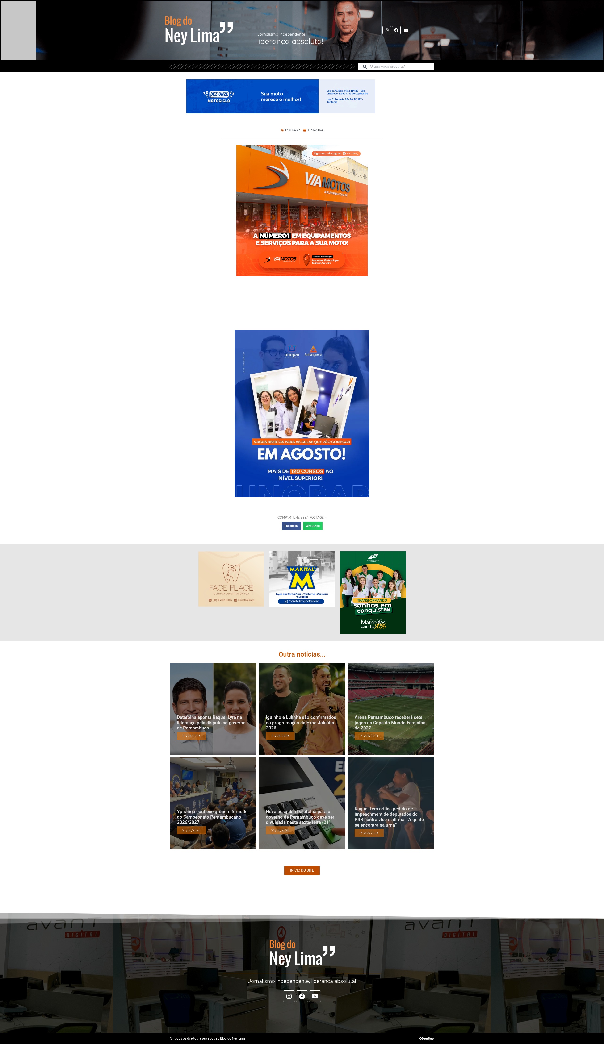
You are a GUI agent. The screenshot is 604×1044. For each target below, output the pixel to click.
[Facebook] (396, 30)
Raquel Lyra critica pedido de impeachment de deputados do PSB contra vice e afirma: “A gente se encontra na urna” (389, 817)
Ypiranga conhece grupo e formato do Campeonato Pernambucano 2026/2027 (212, 817)
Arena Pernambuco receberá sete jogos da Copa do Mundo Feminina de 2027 (390, 723)
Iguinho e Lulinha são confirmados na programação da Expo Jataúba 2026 (301, 723)
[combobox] (396, 66)
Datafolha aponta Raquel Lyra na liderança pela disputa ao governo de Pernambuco (211, 723)
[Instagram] (386, 30)
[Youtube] (406, 30)
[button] (291, 526)
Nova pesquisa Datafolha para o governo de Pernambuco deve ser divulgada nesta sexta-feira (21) (300, 817)
